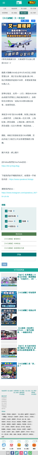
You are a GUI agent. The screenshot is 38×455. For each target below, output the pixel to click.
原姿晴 (3, 419)
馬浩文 (27, 416)
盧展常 (23, 432)
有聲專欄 (4, 13)
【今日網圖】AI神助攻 (12, 243)
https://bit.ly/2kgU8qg (10, 166)
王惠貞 (29, 421)
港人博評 (33, 13)
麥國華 (14, 419)
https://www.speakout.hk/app (21, 179)
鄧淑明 (12, 426)
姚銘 (15, 434)
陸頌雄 (19, 429)
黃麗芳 (24, 429)
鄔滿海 (19, 421)
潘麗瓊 (9, 424)
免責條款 (4, 399)
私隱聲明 (4, 398)
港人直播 (33, 8)
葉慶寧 (14, 424)
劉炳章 (16, 416)
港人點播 (23, 8)
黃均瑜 (23, 426)
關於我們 (4, 396)
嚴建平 (29, 429)
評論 (4, 264)
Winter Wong (30, 432)
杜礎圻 (9, 432)
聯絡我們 (4, 405)
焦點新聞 (14, 8)
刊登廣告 (4, 407)
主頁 (4, 8)
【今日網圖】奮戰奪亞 (12, 239)
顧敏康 (14, 414)
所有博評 (33, 394)
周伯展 (3, 424)
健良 (13, 432)
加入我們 (4, 403)
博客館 (33, 392)
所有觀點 (21, 394)
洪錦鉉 (14, 429)
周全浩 (29, 424)
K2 (2, 434)
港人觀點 (14, 13)
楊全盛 (18, 426)
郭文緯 (19, 419)
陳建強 (19, 424)
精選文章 (25, 434)
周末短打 (10, 416)
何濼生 (32, 416)
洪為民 (7, 426)
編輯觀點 (21, 392)
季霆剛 (24, 421)
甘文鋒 (3, 432)
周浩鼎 (9, 421)
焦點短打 (32, 414)
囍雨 (3, 437)
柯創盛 (9, 429)
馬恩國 (24, 424)
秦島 (28, 419)
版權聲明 (4, 401)
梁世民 (21, 416)
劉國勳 (3, 429)
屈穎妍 (3, 414)
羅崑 (11, 434)
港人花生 (23, 13)
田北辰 (14, 421)
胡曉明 (3, 421)
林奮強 (31, 434)
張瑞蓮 (9, 414)
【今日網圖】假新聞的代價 (14, 248)
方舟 (3, 426)
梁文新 (6, 434)
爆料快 (3, 408)
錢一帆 (24, 419)
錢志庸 (28, 426)
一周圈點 (4, 416)
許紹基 (9, 419)
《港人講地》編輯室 (22, 414)
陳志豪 (19, 434)
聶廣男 (18, 432)
